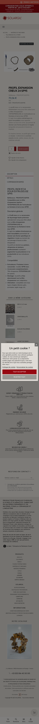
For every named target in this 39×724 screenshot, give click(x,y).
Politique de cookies (8, 367)
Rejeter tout (19, 377)
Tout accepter (19, 372)
